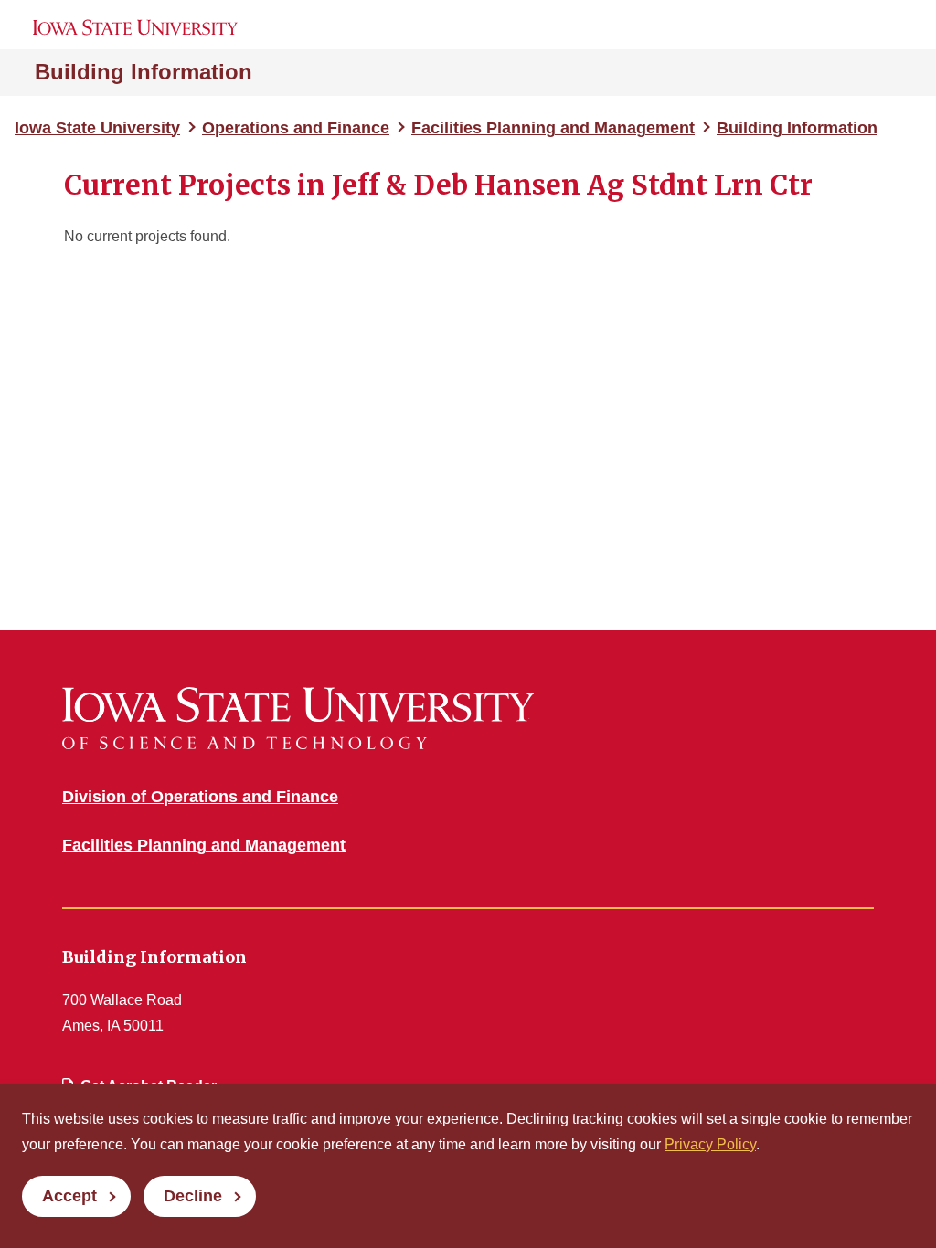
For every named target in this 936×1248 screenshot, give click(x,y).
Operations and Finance (295, 128)
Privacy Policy (710, 1144)
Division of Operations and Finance (200, 797)
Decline (193, 1196)
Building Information (143, 71)
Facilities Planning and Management (553, 128)
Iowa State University (97, 128)
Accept (69, 1196)
